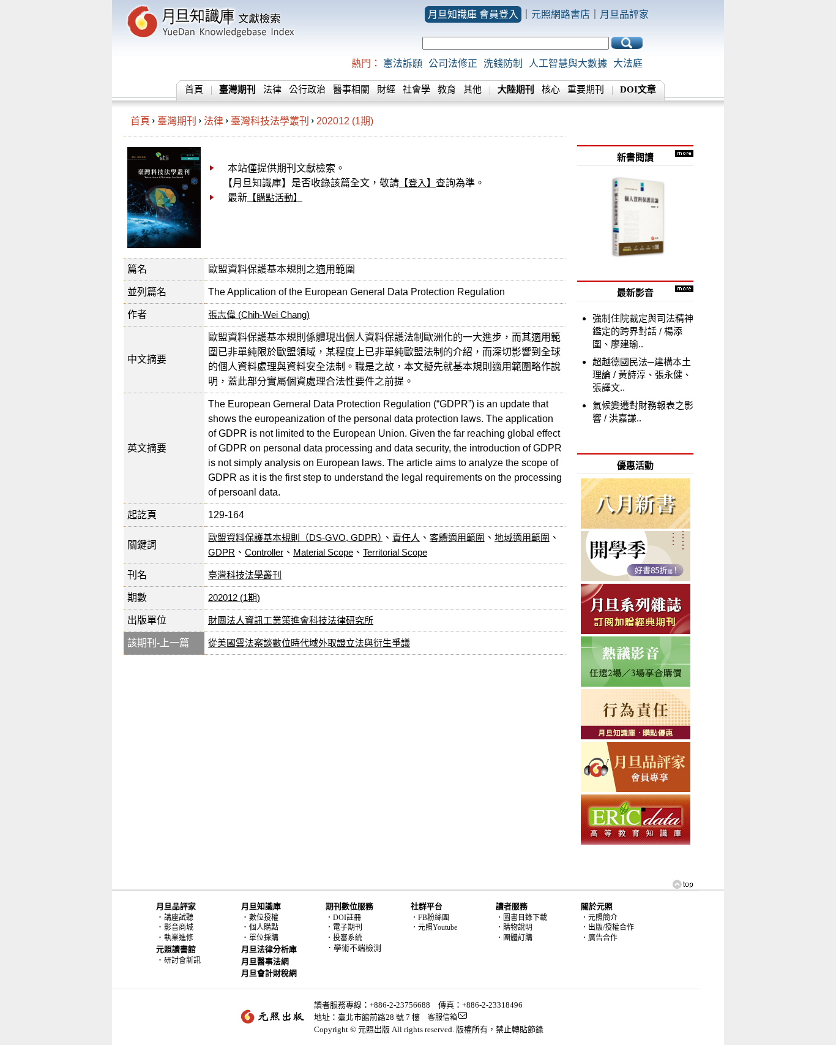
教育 (447, 89)
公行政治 (307, 89)
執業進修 (178, 938)
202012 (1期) (344, 121)
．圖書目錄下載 (521, 917)
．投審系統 (344, 938)
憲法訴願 (402, 63)
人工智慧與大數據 (568, 63)
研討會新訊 (182, 960)
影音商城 (178, 927)
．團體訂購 (514, 938)
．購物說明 (514, 927)
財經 (386, 89)
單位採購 (263, 938)
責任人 (406, 537)
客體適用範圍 (457, 537)
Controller (264, 552)
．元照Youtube (434, 927)
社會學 (416, 89)
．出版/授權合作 (607, 927)
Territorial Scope (395, 552)
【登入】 (417, 183)
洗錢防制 (503, 63)
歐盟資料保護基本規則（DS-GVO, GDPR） (295, 537)
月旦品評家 (624, 14)
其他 (472, 89)
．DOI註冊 (343, 917)
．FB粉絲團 (430, 917)
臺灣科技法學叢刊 (270, 121)
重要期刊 (585, 89)
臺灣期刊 (176, 121)
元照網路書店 (560, 14)
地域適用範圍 (522, 537)
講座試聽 (178, 917)
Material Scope (323, 552)
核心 (551, 89)
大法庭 (628, 63)
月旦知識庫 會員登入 (473, 14)
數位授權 (263, 917)
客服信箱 (442, 1017)
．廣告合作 (599, 938)
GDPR (221, 552)
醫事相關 (351, 89)
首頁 (194, 89)
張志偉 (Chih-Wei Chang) (259, 314)
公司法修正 (452, 63)
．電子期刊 (344, 927)
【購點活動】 (274, 197)
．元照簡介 (599, 917)
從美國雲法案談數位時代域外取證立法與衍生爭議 (309, 643)
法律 (272, 89)
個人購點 (263, 927)
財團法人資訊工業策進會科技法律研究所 (290, 620)
